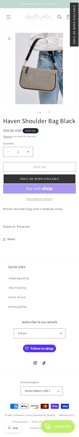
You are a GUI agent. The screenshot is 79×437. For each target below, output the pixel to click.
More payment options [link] (39, 198)
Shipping (7, 136)
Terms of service (40, 421)
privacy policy (17, 306)
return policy (17, 288)
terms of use (16, 297)
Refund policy (66, 415)
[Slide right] (49, 112)
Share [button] (11, 239)
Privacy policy (20, 421)
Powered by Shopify (44, 415)
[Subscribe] (60, 333)
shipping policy (18, 278)
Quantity (8, 143)
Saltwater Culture (23, 415)
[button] (74, 24)
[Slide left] (30, 112)
